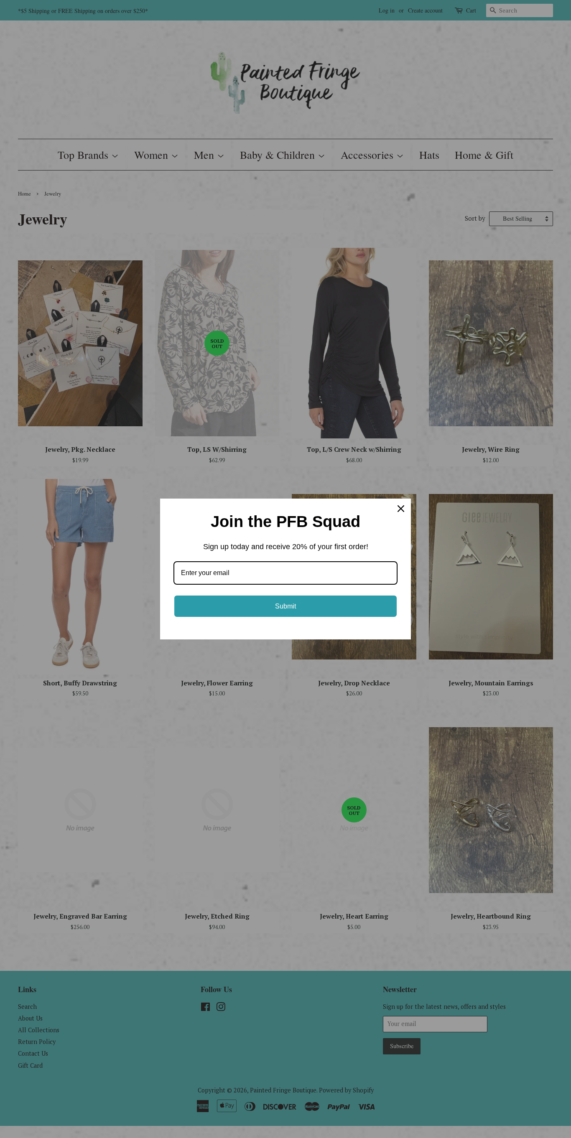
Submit (285, 606)
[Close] (401, 509)
